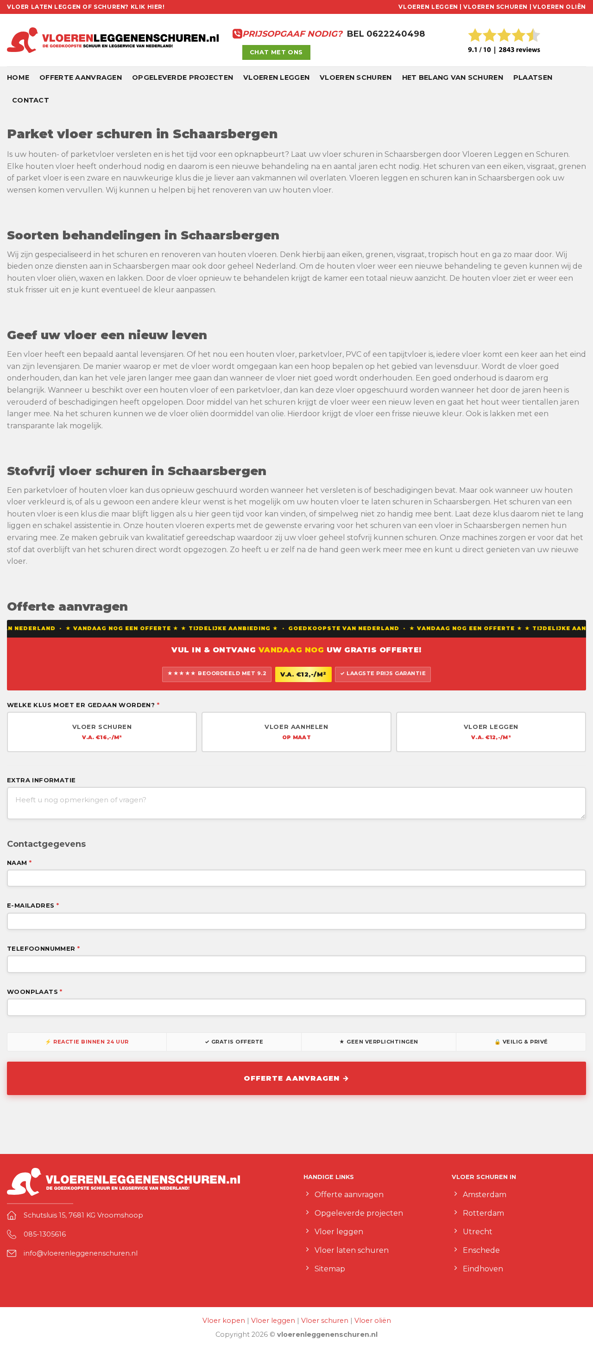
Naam (19, 862)
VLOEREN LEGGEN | (430, 6)
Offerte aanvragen (80, 77)
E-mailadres (33, 905)
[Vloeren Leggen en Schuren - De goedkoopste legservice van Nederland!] (113, 40)
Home (18, 77)
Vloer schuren (324, 1320)
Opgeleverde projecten (182, 77)
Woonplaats (35, 991)
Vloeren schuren (355, 77)
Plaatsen (532, 77)
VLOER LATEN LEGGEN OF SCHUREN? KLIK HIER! (86, 6)
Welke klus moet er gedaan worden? (83, 705)
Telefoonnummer (43, 948)
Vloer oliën (372, 1320)
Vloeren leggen (276, 77)
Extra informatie (41, 780)
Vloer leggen (273, 1320)
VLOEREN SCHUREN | (497, 6)
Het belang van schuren (452, 77)
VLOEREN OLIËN (559, 6)
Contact (30, 100)
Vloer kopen (223, 1320)
